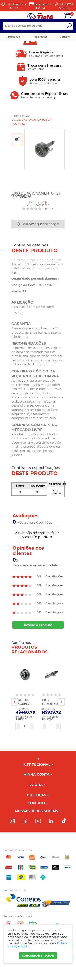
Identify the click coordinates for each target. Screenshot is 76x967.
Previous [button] (15, 702)
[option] (17, 139)
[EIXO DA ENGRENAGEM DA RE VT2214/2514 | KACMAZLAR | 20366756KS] (24, 675)
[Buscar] (69, 25)
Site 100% (66, 6)
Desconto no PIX (16, 6)
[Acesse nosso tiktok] (64, 821)
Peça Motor (40, 36)
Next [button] (61, 702)
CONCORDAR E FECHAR (38, 955)
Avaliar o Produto (38, 625)
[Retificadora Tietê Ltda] (40, 16)
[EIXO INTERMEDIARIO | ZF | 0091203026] (51, 675)
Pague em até (43, 6)
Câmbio (65, 36)
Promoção (13, 36)
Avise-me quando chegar (40, 224)
